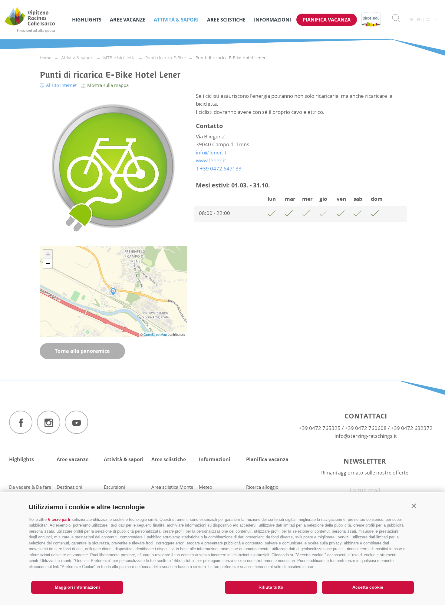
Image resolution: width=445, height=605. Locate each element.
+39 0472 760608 (366, 428)
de (410, 19)
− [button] (48, 263)
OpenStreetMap (155, 334)
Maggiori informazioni (77, 587)
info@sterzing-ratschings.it (366, 435)
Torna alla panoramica (82, 351)
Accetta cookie (367, 587)
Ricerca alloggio (262, 487)
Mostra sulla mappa (107, 85)
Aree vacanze (127, 19)
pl (436, 19)
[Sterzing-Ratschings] (35, 19)
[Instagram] (48, 422)
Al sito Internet (61, 85)
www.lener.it (211, 160)
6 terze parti (59, 519)
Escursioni (114, 487)
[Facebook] (20, 422)
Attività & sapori (176, 19)
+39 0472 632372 (412, 428)
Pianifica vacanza (327, 19)
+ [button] (48, 254)
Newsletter (365, 460)
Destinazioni (69, 487)
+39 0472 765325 (320, 428)
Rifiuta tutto (271, 587)
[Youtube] (76, 422)
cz (428, 19)
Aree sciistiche (226, 19)
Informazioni (272, 19)
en (419, 19)
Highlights (86, 19)
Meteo (205, 487)
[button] (413, 505)
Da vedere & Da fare (30, 487)
